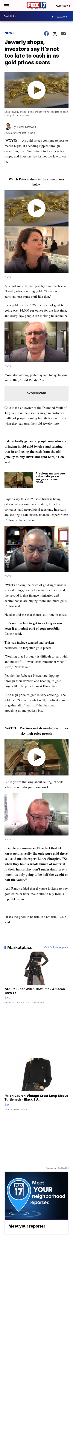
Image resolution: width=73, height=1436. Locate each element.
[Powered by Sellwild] (63, 1168)
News (9, 33)
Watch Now (62, 6)
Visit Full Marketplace (56, 947)
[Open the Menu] (6, 5)
